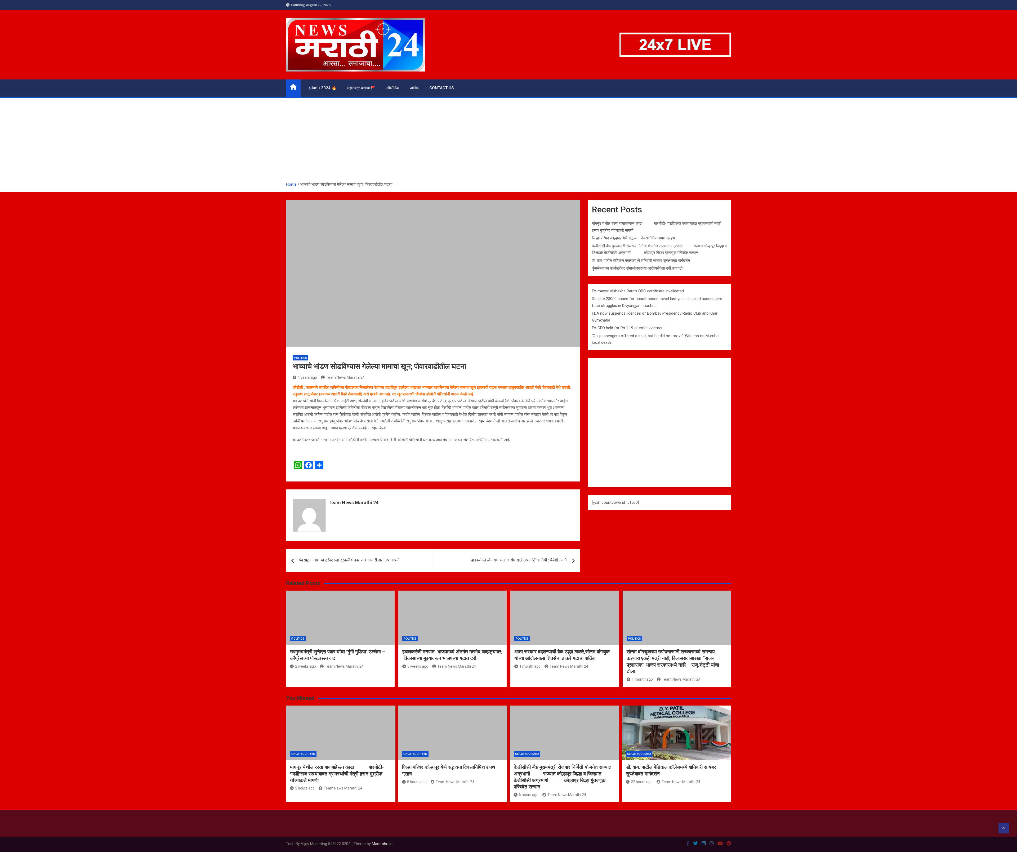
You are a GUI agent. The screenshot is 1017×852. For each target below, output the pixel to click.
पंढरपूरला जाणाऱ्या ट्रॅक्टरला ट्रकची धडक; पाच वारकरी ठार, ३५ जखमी (349, 560)
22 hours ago (642, 782)
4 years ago (307, 377)
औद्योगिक (392, 88)
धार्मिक (414, 88)
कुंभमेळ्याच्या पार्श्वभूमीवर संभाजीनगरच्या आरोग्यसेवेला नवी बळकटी (637, 268)
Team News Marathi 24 (345, 377)
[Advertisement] (508, 141)
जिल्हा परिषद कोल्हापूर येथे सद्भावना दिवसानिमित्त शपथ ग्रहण (633, 238)
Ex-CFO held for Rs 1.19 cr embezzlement (628, 327)
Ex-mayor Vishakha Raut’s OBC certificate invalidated (638, 291)
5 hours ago (305, 788)
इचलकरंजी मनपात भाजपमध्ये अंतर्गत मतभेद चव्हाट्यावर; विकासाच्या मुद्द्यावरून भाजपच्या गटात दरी (452, 655)
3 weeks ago (417, 666)
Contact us (441, 88)
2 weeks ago (305, 666)
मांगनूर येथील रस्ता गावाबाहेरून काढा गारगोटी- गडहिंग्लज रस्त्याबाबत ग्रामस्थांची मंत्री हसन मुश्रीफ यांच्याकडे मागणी (337, 773)
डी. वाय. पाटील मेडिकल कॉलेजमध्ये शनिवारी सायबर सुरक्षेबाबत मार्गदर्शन (641, 260)
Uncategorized (303, 754)
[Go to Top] (1003, 828)
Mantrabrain (382, 843)
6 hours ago (528, 795)
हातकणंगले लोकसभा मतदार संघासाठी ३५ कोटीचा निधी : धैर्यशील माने (519, 560)
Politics (300, 358)
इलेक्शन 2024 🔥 (323, 88)
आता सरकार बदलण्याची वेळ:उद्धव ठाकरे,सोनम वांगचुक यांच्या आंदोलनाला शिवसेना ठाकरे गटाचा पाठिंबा (562, 655)
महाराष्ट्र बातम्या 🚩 (361, 88)
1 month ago (530, 666)
